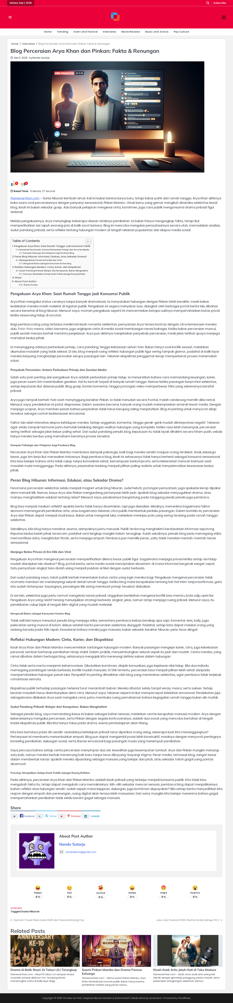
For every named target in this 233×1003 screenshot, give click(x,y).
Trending (62, 31)
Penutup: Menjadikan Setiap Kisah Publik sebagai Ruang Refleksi (54, 274)
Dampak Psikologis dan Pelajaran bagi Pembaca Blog (48, 253)
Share (18, 277)
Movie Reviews (130, 31)
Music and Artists (157, 31)
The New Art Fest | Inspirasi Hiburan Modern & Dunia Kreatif (96, 998)
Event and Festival (86, 31)
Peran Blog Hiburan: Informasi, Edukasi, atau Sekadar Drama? (51, 256)
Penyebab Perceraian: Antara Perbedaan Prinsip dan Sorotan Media (54, 249)
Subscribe (220, 3)
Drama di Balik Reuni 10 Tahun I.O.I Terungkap (43, 970)
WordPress (184, 998)
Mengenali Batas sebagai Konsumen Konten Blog (47, 263)
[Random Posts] (9, 17)
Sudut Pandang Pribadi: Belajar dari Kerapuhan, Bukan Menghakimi (53, 270)
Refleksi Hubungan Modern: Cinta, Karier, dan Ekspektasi (48, 267)
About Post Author (26, 281)
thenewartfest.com (24, 198)
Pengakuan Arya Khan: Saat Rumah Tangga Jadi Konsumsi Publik (52, 246)
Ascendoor (155, 998)
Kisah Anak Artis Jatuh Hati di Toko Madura (184, 970)
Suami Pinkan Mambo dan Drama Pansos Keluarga (112, 971)
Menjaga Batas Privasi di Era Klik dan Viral (40, 260)
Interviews (109, 31)
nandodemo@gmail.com (80, 852)
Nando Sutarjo (41, 58)
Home (48, 31)
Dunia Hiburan (30, 911)
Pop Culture (181, 31)
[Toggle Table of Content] (86, 241)
